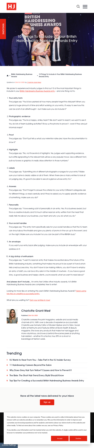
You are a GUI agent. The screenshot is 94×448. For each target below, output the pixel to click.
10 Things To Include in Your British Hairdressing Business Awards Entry (60, 76)
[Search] (78, 6)
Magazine (3, 29)
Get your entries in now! (40, 300)
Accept (59, 438)
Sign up (47, 402)
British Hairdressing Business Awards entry (37, 91)
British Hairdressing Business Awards (21, 76)
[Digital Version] (2, 14)
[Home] (7, 76)
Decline (78, 438)
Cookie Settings (9, 445)
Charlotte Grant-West (34, 82)
